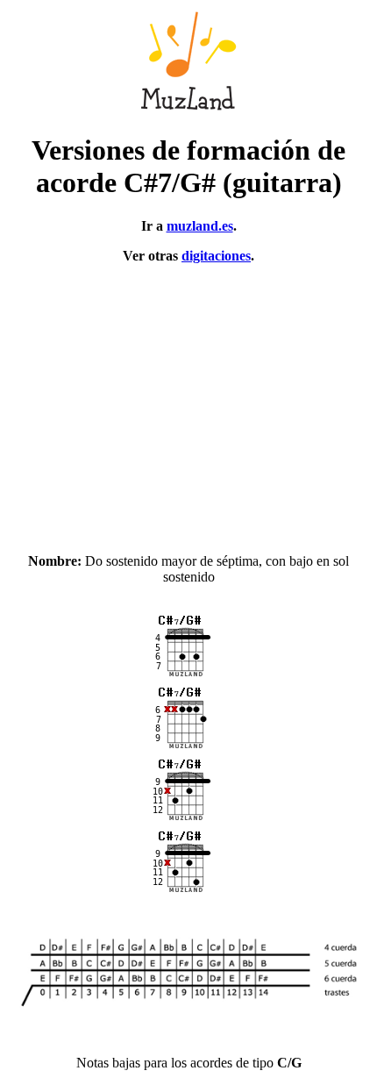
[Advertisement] (188, 401)
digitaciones (216, 255)
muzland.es (200, 225)
